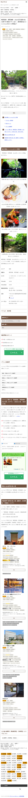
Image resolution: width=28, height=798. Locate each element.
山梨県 (9, 762)
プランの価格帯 (9, 126)
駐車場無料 (19, 35)
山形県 (9, 756)
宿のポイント (8, 123)
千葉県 (9, 760)
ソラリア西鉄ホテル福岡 (8, 645)
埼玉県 (4, 760)
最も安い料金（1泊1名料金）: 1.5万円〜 (10, 32)
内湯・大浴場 (5, 35)
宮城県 (25, 753)
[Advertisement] (14, 55)
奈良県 (19, 769)
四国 (19, 773)
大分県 (19, 778)
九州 (7, 29)
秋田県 (4, 756)
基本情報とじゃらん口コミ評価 (11, 117)
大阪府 (9, 769)
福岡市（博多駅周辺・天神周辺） (19, 29)
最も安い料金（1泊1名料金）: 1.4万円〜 (10, 707)
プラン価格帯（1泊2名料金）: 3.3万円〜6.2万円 (11, 34)
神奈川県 (20, 760)
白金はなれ (5, 698)
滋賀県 (24, 767)
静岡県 (24, 765)
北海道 (4, 754)
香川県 (4, 776)
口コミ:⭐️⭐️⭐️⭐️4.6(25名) (8, 603)
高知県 (14, 776)
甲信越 (4, 762)
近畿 (19, 767)
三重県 (14, 767)
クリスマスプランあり (7, 37)
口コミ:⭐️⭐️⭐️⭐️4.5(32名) (8, 654)
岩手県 (20, 753)
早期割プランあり (6, 663)
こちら (18, 416)
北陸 (25, 762)
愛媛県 (9, 776)
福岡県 (10, 29)
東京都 (14, 760)
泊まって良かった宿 (14, 560)
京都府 (4, 769)
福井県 (14, 765)
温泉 (10, 35)
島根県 (23, 771)
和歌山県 (4, 771)
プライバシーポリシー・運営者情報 (16, 796)
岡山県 (4, 773)
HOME (5, 7)
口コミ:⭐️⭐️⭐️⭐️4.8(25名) (8, 555)
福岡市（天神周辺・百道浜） (8, 30)
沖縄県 (15, 780)
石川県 (9, 765)
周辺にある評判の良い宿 (10, 134)
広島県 (9, 773)
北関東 (20, 756)
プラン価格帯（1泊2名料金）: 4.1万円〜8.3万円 (11, 606)
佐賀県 (4, 778)
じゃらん (14, 351)
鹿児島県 (4, 780)
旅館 (4, 29)
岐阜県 (4, 767)
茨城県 (14, 758)
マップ (12, 298)
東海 (19, 765)
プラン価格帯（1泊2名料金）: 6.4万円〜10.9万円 (11, 709)
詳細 (14, 618)
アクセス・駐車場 (9, 120)
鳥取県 (18, 771)
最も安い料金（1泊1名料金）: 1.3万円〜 (10, 656)
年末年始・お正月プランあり (17, 37)
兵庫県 (14, 769)
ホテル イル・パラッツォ (9, 546)
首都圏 (20, 758)
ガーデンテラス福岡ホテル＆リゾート (12, 594)
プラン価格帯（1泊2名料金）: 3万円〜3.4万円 (11, 558)
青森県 (14, 753)
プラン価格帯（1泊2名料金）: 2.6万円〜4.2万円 (11, 658)
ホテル (4, 548)
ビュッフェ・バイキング (7, 39)
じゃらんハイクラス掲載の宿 (8, 610)
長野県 (15, 762)
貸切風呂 (13, 35)
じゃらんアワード (6, 560)
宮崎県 (24, 778)
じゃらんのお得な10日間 (16, 608)
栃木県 (4, 758)
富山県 (4, 765)
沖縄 (10, 780)
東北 (10, 754)
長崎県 (9, 778)
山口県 (14, 773)
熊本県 (14, 778)
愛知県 (9, 767)
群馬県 (9, 758)
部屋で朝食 (17, 610)
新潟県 (20, 762)
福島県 (14, 756)
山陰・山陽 (12, 771)
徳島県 (24, 773)
